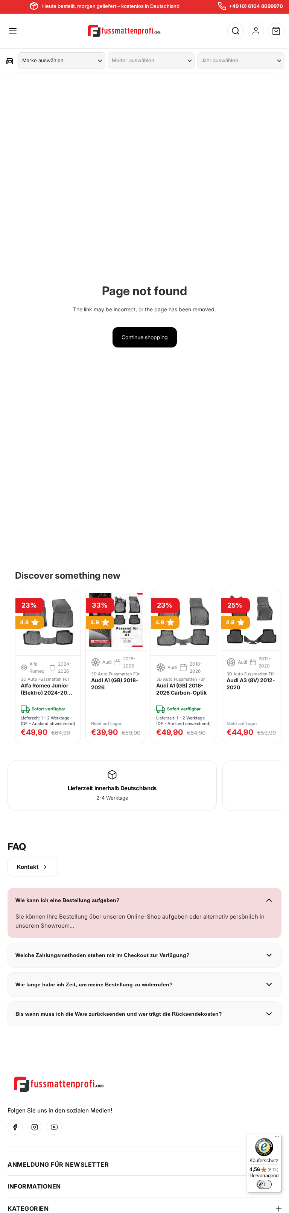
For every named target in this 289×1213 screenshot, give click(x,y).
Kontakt (28, 866)
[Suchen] (235, 31)
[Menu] (13, 31)
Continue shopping (145, 337)
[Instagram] (34, 1127)
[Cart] (276, 31)
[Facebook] (15, 1127)
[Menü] (276, 1138)
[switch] (264, 1184)
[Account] (256, 31)
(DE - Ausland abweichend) (48, 723)
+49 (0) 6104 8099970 (256, 6)
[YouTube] (54, 1127)
